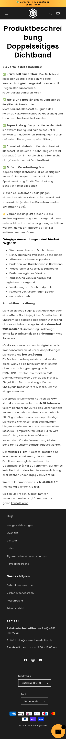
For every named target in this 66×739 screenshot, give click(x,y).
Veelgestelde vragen (20, 525)
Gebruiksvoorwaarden (20, 585)
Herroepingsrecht (18, 564)
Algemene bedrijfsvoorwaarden (27, 556)
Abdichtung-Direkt (37, 725)
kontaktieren (19, 503)
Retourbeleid (15, 600)
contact (12, 540)
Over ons (12, 533)
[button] (6, 13)
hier (36, 486)
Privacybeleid (15, 608)
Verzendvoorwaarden (20, 593)
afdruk (11, 548)
